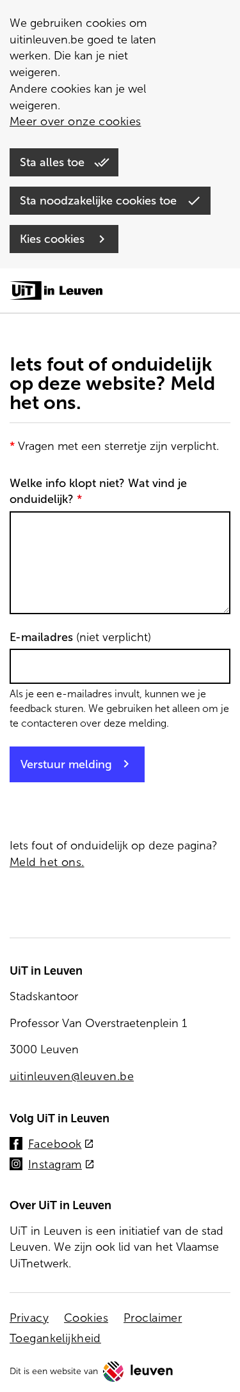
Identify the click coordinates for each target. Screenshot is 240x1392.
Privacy (29, 1318)
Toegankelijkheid (55, 1338)
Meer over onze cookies (75, 121)
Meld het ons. (47, 862)
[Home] (56, 291)
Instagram (61, 1165)
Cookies (86, 1318)
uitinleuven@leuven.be (72, 1076)
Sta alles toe (54, 162)
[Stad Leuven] (138, 1371)
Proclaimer (153, 1318)
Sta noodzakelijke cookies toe (100, 201)
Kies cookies (54, 239)
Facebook (61, 1145)
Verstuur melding (66, 764)
